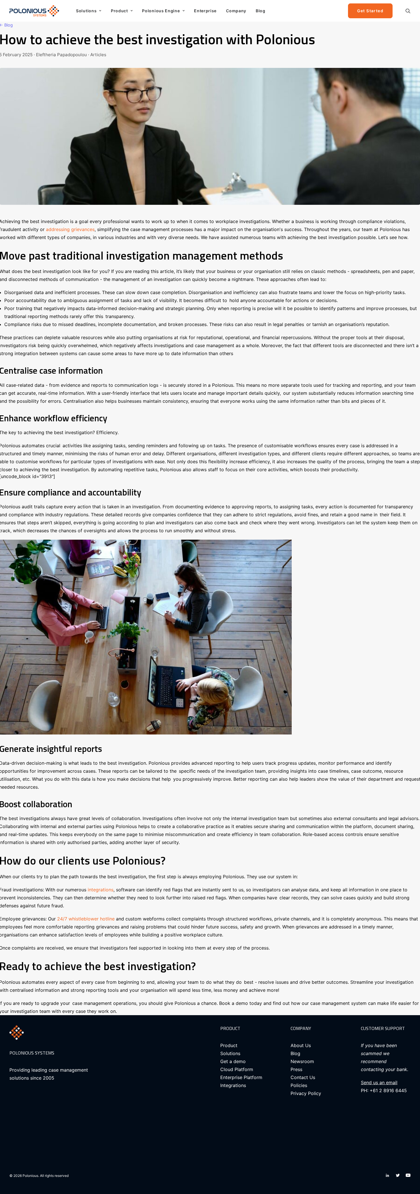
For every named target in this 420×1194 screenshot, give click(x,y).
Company (236, 10)
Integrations (233, 1085)
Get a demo (233, 1061)
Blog (260, 10)
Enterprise (205, 10)
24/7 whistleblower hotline (86, 919)
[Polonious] (35, 11)
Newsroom (302, 1061)
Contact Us (303, 1077)
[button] (408, 11)
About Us (301, 1045)
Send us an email (379, 1082)
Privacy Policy (306, 1093)
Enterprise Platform (241, 1077)
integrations (100, 890)
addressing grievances (70, 229)
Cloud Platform (236, 1069)
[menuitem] (88, 11)
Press (296, 1069)
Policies (299, 1085)
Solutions (86, 10)
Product (119, 10)
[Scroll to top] (409, 1171)
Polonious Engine (161, 10)
